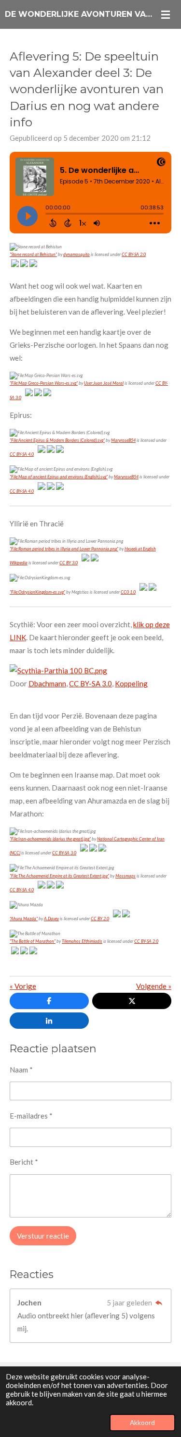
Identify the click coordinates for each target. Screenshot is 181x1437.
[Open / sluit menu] (165, 14)
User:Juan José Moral (104, 383)
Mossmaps (125, 875)
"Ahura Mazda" (24, 918)
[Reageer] (158, 1302)
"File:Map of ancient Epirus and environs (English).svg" (59, 476)
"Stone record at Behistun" (33, 254)
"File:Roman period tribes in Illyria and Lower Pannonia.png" (64, 548)
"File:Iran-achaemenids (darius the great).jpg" (50, 838)
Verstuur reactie (43, 1235)
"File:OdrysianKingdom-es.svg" (37, 592)
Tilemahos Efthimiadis (82, 941)
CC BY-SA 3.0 (90, 683)
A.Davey (51, 918)
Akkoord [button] (142, 1422)
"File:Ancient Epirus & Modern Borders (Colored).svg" (57, 440)
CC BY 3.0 (68, 562)
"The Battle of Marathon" (33, 941)
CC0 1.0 (128, 592)
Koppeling (131, 683)
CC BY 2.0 (100, 918)
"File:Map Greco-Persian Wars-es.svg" (44, 383)
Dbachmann (47, 683)
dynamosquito (76, 254)
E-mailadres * (31, 1115)
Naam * (21, 1069)
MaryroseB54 (123, 440)
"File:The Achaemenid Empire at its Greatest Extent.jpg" (59, 875)
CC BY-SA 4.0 (22, 454)
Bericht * (24, 1161)
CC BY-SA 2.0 (134, 254)
